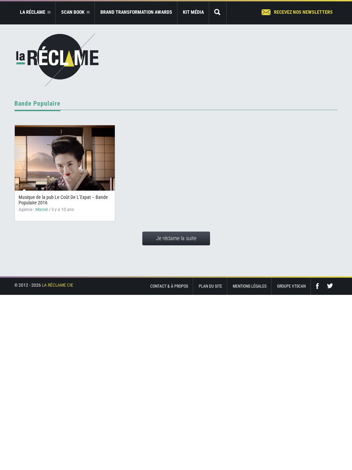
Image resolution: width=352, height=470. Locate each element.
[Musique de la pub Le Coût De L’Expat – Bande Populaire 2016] (65, 158)
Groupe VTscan (291, 286)
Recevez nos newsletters (303, 12)
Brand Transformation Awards (136, 12)
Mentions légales (249, 286)
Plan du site (210, 286)
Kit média (193, 12)
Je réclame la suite (176, 238)
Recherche (217, 12)
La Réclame (57, 60)
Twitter (330, 286)
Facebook (319, 286)
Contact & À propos (169, 286)
